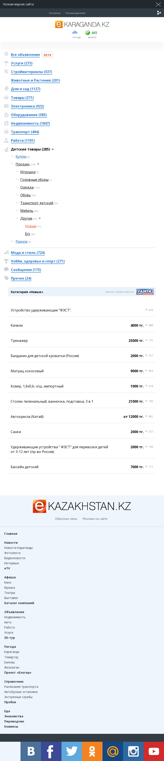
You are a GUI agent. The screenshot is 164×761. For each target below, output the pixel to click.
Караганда (11, 652)
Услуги (8, 632)
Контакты (54, 13)
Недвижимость (15, 617)
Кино (7, 582)
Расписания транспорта (21, 687)
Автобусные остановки (21, 692)
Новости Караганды (18, 548)
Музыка (9, 587)
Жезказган (11, 667)
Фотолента (12, 553)
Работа (9, 627)
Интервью (11, 563)
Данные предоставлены (120, 291)
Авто (8, 622)
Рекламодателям (75, 13)
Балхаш (9, 662)
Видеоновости (14, 558)
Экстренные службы (18, 697)
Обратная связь (66, 518)
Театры (9, 593)
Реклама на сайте (95, 518)
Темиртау (11, 657)
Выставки (11, 598)
